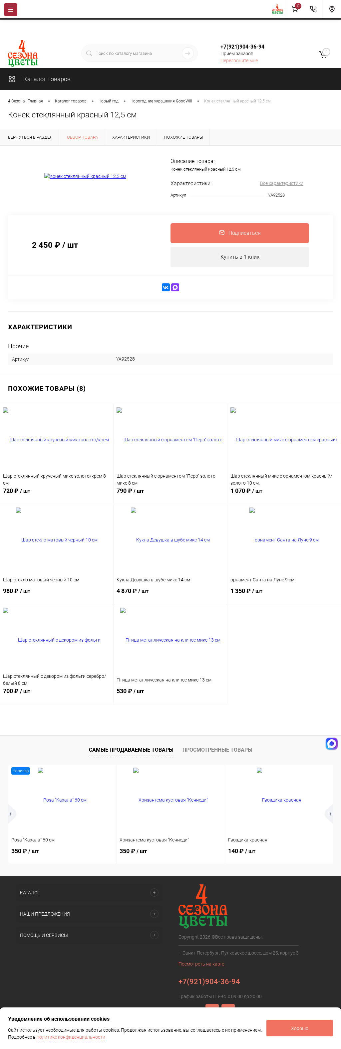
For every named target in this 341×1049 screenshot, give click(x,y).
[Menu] (10, 9)
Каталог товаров (46, 78)
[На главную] (278, 9)
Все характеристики (281, 183)
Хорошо (299, 1028)
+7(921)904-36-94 (242, 47)
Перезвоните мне (239, 60)
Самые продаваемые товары (131, 750)
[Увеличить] (85, 176)
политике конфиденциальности (71, 1037)
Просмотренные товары (217, 750)
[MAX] (175, 287)
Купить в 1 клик (239, 257)
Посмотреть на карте (201, 964)
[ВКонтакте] (166, 287)
